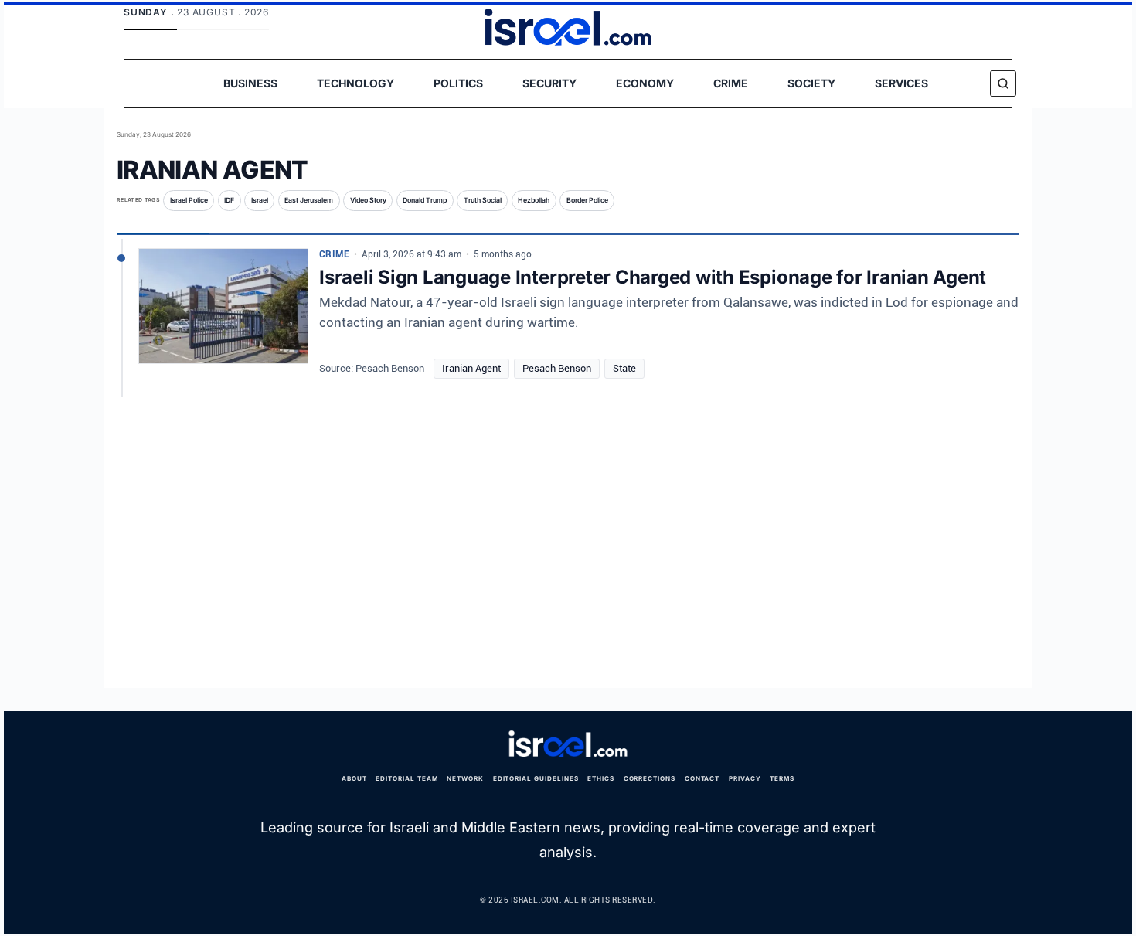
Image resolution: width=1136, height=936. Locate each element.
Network (465, 778)
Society (811, 83)
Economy (645, 83)
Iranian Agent (471, 368)
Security (549, 83)
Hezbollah (533, 200)
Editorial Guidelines (536, 778)
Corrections (650, 778)
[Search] (1003, 83)
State (624, 368)
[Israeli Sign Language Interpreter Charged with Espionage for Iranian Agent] (223, 312)
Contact (702, 778)
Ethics (600, 778)
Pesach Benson (556, 368)
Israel (259, 200)
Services (901, 83)
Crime (730, 83)
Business (250, 83)
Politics (458, 83)
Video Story (368, 200)
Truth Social (483, 200)
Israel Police (189, 200)
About (354, 778)
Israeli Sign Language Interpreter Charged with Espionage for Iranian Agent (652, 277)
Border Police (587, 200)
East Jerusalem (308, 200)
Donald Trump (425, 200)
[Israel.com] (568, 744)
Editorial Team (406, 778)
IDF (229, 200)
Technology (355, 83)
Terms (782, 778)
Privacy (745, 778)
